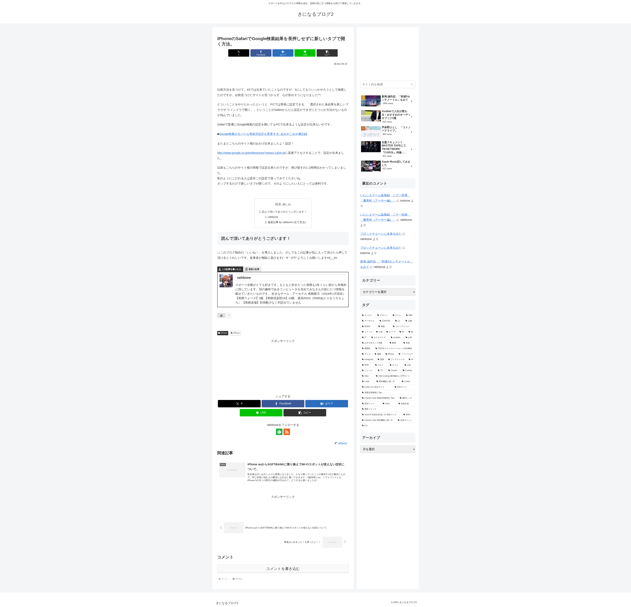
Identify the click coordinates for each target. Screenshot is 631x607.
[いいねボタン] (221, 315)
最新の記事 (254, 269)
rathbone (273, 216)
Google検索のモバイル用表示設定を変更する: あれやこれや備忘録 (263, 134)
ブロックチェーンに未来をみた (381, 233)
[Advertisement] (283, 75)
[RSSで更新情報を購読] (286, 432)
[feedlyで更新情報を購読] (279, 432)
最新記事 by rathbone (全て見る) (287, 222)
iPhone (224, 333)
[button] (327, 53)
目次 (278, 204)
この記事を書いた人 (231, 269)
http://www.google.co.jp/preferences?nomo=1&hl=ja (251, 153)
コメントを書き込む (283, 569)
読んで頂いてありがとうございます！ (284, 211)
